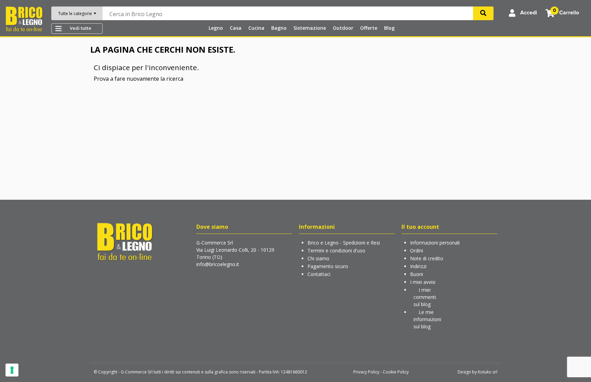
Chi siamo (318, 258)
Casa (235, 28)
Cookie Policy (396, 372)
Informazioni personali (435, 242)
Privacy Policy (366, 372)
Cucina (256, 28)
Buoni (416, 274)
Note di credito (426, 258)
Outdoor (343, 28)
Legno (216, 28)
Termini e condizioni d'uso (336, 250)
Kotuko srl (487, 372)
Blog (389, 28)
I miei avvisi (422, 282)
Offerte (368, 28)
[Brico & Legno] (23, 18)
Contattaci (318, 274)
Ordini (416, 250)
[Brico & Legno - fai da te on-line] (124, 241)
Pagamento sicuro (327, 266)
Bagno (279, 28)
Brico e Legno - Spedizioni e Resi (343, 242)
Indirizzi (418, 266)
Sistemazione (309, 28)
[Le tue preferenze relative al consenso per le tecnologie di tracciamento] (11, 370)
